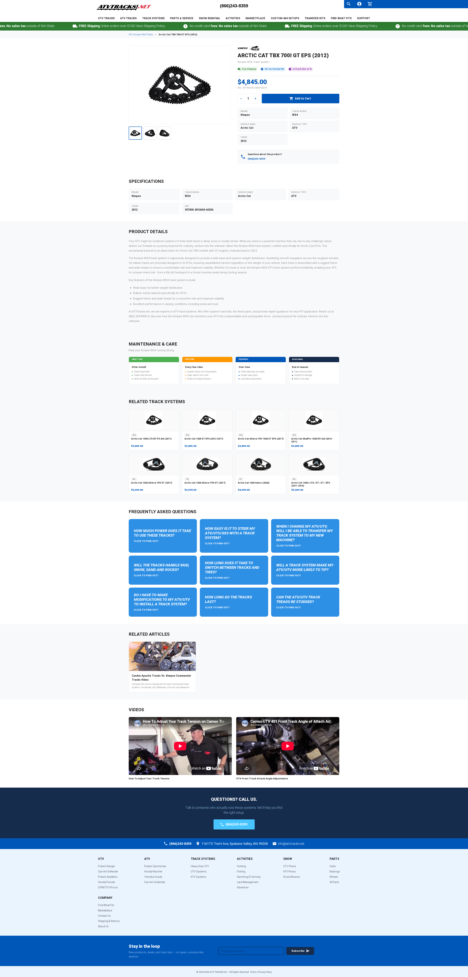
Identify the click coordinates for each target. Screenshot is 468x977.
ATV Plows (289, 871)
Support (363, 18)
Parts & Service (181, 18)
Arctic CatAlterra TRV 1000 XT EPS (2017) (261, 438)
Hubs (333, 866)
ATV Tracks (128, 18)
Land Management (247, 882)
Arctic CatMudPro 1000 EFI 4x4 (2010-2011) (312, 440)
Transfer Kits (315, 18)
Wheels (334, 876)
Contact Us (104, 915)
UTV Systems (198, 871)
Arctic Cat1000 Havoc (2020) (253, 483)
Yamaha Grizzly (153, 876)
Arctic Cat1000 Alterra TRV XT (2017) (151, 483)
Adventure (242, 887)
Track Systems (153, 18)
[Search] (349, 4)
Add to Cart (303, 98)
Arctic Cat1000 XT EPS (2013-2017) (203, 438)
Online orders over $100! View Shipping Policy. (96, 26)
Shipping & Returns (109, 921)
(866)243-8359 (234, 5)
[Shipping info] (48, 26)
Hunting (241, 866)
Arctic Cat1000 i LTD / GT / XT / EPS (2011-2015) (310, 484)
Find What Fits (341, 18)
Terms (253, 972)
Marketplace (255, 18)
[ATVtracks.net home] (124, 11)
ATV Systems (198, 876)
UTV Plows (289, 866)
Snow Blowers (291, 876)
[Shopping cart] (370, 3)
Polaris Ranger (106, 866)
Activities (233, 18)
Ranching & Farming (248, 876)
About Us (103, 926)
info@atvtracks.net (291, 844)
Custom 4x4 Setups (285, 18)
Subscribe (298, 951)
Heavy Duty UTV (200, 866)
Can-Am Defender (108, 871)
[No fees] (159, 26)
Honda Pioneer (106, 882)
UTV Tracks (106, 18)
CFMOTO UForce (108, 887)
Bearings (335, 871)
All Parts (334, 882)
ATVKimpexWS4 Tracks (141, 34)
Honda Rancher (153, 871)
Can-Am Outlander (154, 882)
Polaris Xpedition (108, 876)
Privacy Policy (265, 972)
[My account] (359, 4)
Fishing (241, 871)
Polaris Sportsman (155, 866)
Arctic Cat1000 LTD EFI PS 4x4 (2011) (151, 438)
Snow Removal (209, 18)
